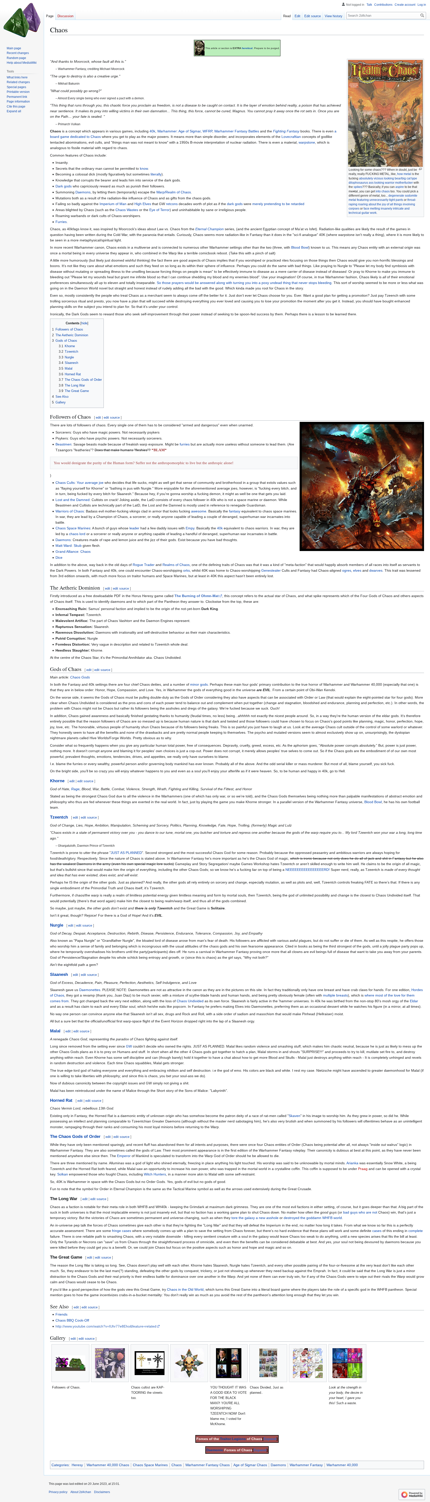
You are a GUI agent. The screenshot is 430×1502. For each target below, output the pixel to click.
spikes (358, 187)
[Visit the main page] (22, 20)
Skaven (294, 1116)
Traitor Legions (233, 1439)
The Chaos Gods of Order (75, 1136)
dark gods (235, 204)
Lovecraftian (291, 137)
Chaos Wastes (126, 210)
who (362, 1212)
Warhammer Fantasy (306, 1465)
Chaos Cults (65, 483)
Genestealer (271, 570)
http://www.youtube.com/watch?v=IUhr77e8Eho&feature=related (105, 1326)
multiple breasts (335, 995)
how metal (404, 174)
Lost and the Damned (72, 500)
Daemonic (214, 1450)
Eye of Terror (159, 210)
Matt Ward (63, 546)
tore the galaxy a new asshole (254, 1218)
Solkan (62, 1174)
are (368, 1212)
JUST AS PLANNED (126, 853)
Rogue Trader (144, 565)
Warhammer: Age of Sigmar (179, 131)
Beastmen (63, 444)
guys (354, 1212)
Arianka (352, 1163)
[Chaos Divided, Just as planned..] (268, 1363)
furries (185, 444)
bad (346, 1212)
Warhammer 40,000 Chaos (108, 1465)
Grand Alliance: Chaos (73, 552)
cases (376, 1231)
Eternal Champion (209, 229)
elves (357, 570)
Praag (363, 1169)
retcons (172, 204)
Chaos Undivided (190, 1001)
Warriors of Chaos (69, 511)
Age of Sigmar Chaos (250, 1465)
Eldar (414, 1001)
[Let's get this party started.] (362, 486)
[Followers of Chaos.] (70, 1363)
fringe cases (121, 1231)
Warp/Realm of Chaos (173, 192)
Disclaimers (102, 1492)
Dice (58, 557)
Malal (55, 1031)
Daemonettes (89, 990)
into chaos (383, 191)
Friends (61, 1314)
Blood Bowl (300, 247)
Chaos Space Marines (72, 528)
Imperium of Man (113, 204)
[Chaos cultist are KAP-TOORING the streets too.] (149, 1363)
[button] (14, 111)
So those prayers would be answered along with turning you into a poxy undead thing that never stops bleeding (244, 283)
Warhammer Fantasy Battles (236, 131)
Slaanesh (59, 974)
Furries (61, 222)
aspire (399, 187)
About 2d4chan (80, 1492)
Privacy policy (58, 1492)
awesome (198, 511)
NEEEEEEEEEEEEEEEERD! (307, 870)
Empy (190, 528)
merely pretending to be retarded (278, 204)
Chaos (176, 1465)
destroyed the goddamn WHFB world (313, 1218)
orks (186, 570)
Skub (78, 546)
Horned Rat (61, 1100)
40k (152, 131)
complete (415, 1231)
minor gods (199, 684)
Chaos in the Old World (185, 1289)
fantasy (234, 511)
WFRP (207, 131)
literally (156, 174)
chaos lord (77, 534)
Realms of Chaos (176, 565)
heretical (247, 48)
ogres (346, 570)
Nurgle (56, 925)
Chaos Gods (80, 677)
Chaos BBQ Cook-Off (72, 1320)
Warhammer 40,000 (342, 1465)
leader (134, 528)
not (374, 1212)
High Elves (142, 204)
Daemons (83, 192)
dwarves (375, 570)
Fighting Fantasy (286, 131)
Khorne (57, 781)
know (144, 168)
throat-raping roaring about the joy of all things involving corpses (382, 204)
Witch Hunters (155, 1174)
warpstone (307, 142)
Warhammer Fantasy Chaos (207, 1465)
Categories (60, 1465)
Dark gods (63, 186)
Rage (75, 789)
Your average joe (90, 483)
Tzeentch (59, 817)
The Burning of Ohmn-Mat (196, 596)
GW (129, 1046)
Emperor (124, 1156)
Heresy (77, 1465)
